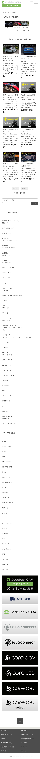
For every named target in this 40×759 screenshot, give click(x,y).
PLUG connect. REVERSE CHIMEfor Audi (28, 59)
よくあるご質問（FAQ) (6, 743)
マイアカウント (24, 747)
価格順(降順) (18, 39)
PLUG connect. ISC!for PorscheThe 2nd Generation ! (28, 132)
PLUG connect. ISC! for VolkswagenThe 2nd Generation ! (28, 97)
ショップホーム (4, 730)
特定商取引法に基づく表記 (7, 747)
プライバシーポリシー (26, 751)
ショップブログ (24, 743)
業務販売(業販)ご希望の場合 (28, 739)
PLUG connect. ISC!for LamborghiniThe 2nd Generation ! (11, 166)
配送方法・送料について (27, 734)
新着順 (11, 39)
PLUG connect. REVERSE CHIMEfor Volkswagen (11, 58)
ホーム (4, 12)
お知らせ (3, 739)
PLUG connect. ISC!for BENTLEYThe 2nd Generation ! (28, 166)
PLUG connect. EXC (10, 95)
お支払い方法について (6, 734)
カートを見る (4, 751)
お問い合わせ (24, 730)
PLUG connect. (12, 12)
